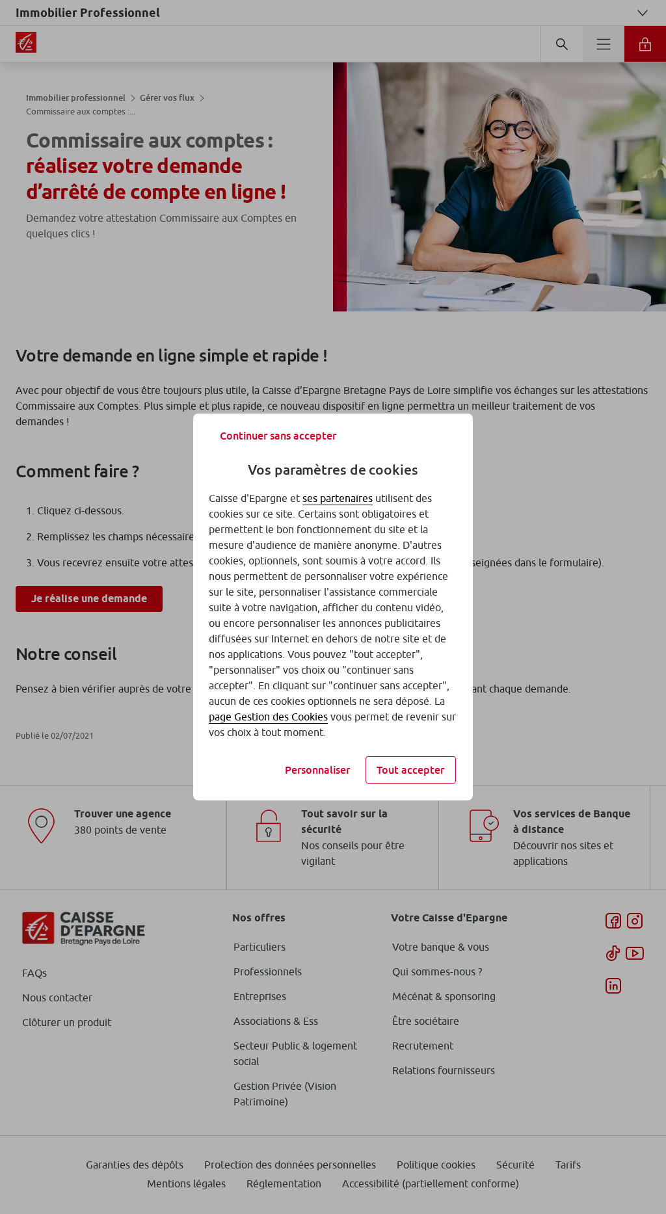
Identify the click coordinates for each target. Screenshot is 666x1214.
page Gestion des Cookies (268, 716)
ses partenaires (337, 498)
